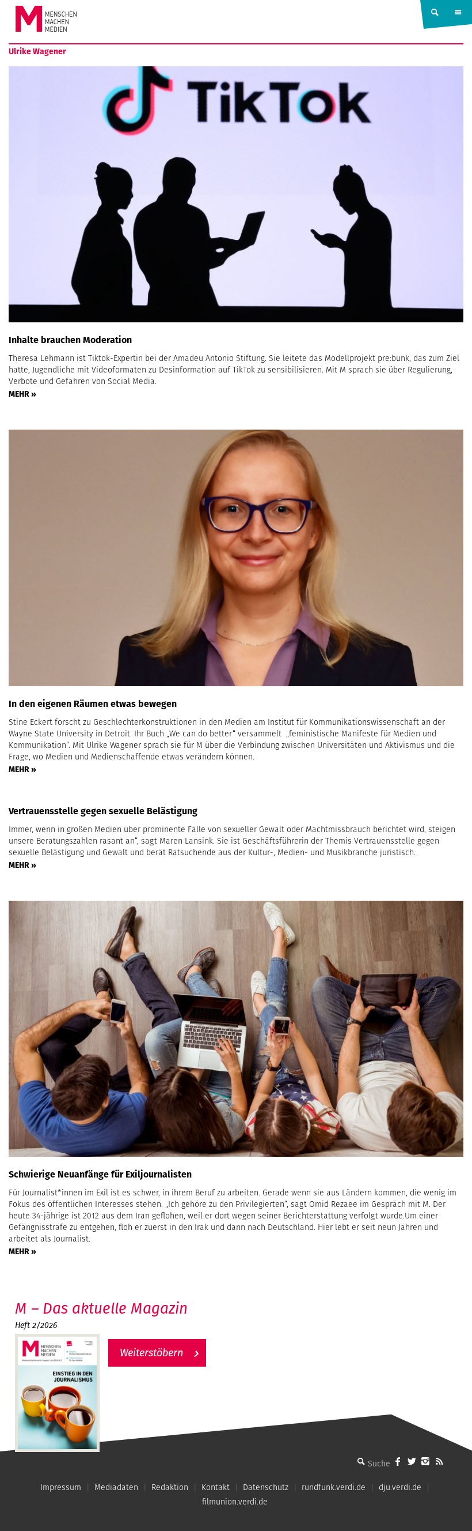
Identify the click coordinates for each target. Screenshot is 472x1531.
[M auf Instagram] (425, 1461)
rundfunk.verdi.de (334, 1487)
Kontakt (215, 1487)
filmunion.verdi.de (235, 1501)
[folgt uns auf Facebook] (398, 1461)
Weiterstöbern (151, 1352)
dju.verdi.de (400, 1487)
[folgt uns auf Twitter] (411, 1461)
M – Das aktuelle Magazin (101, 1308)
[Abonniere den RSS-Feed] (439, 1461)
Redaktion (169, 1487)
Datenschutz (265, 1487)
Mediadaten (116, 1487)
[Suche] (361, 1461)
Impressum (60, 1487)
